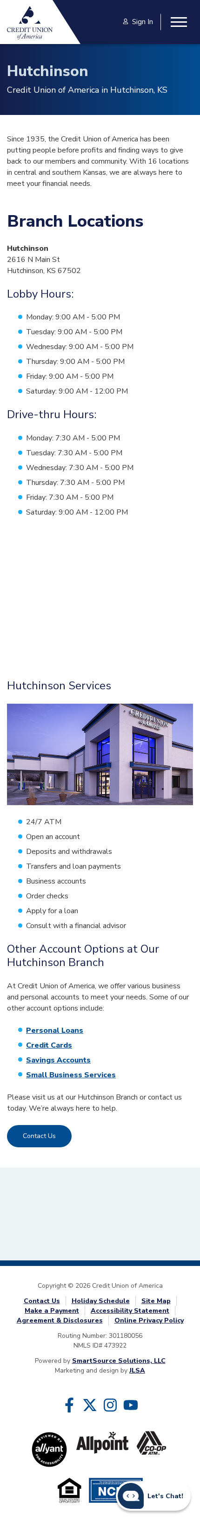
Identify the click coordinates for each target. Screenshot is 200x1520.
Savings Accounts (58, 1060)
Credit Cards (49, 1045)
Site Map (156, 1301)
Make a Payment (52, 1310)
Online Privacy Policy (149, 1320)
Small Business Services (71, 1075)
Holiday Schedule (101, 1301)
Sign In (142, 21)
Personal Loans (54, 1030)
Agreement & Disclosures (60, 1320)
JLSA (137, 1370)
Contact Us (39, 1136)
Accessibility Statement (130, 1310)
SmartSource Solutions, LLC (119, 1360)
